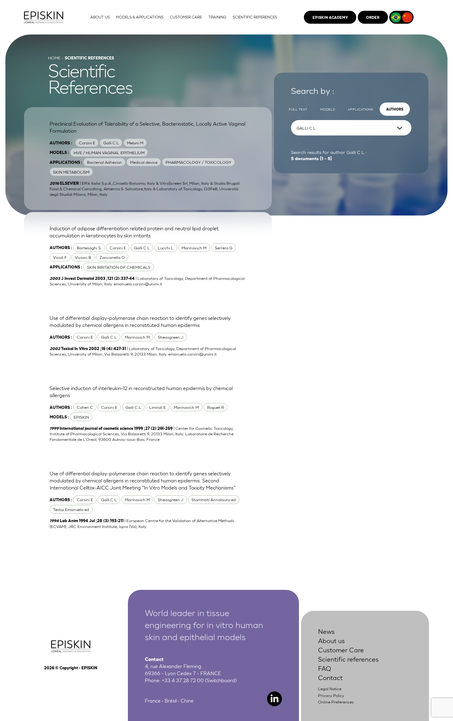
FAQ (324, 668)
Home (54, 57)
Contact (330, 677)
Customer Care (341, 649)
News (326, 631)
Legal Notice (329, 688)
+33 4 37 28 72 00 (183, 680)
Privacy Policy (331, 695)
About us (331, 640)
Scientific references (348, 659)
